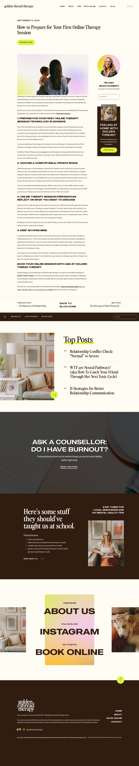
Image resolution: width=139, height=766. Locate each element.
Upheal (43, 152)
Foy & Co (120, 737)
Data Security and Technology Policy (59, 737)
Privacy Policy (20, 737)
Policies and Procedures (29, 737)
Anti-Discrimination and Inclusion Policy (43, 737)
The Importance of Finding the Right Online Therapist (40, 306)
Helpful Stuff (26, 42)
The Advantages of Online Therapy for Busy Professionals (112, 306)
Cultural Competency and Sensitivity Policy (77, 737)
